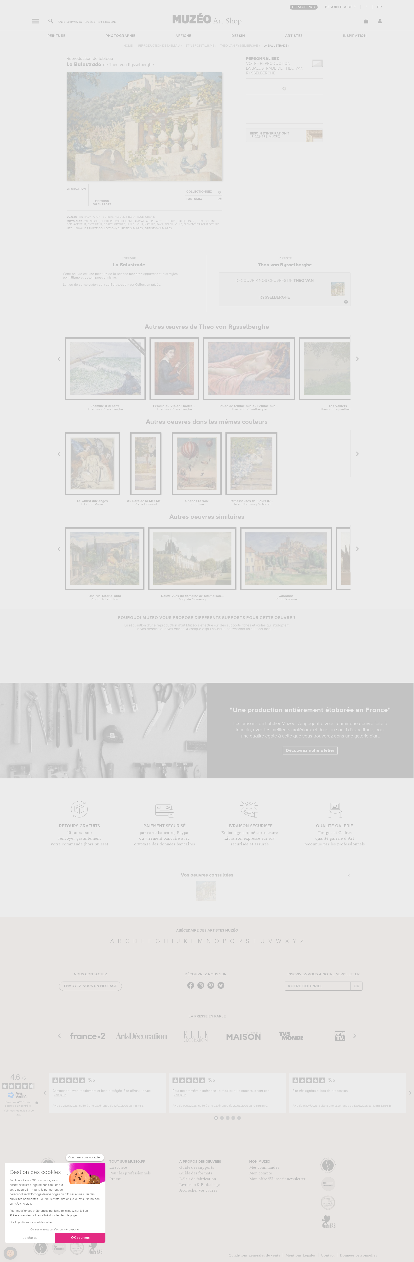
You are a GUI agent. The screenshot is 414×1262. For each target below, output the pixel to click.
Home (128, 45)
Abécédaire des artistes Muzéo (207, 930)
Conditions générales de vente (254, 1255)
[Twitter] (222, 988)
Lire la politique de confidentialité (31, 1222)
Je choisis (30, 1238)
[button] (10, 1253)
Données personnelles (358, 1255)
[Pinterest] (212, 988)
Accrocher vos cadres (198, 1190)
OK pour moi (80, 1238)
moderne (135, 274)
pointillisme (71, 277)
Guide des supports (196, 1167)
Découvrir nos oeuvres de (275, 289)
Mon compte (260, 1173)
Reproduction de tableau (159, 45)
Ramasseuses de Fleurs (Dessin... (252, 502)
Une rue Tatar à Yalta (104, 597)
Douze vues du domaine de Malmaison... (192, 597)
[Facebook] (192, 988)
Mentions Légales (300, 1255)
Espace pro (303, 7)
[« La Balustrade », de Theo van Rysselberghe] (206, 891)
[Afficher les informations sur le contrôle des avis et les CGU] (37, 1103)
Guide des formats (195, 1173)
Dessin (238, 35)
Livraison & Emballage (199, 1185)
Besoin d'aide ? (340, 7)
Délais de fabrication (197, 1179)
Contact (328, 1255)
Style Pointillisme (199, 45)
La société (118, 1167)
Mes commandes (264, 1167)
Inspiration (355, 35)
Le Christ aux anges (92, 502)
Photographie (120, 35)
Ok (356, 986)
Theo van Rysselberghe (239, 45)
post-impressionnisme (100, 277)
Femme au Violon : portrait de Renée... (174, 407)
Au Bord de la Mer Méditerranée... (146, 502)
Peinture (56, 35)
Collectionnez (199, 191)
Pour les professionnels (130, 1173)
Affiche (183, 35)
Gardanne (286, 597)
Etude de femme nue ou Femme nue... (248, 407)
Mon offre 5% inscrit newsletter (277, 1179)
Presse (115, 1179)
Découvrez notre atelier (310, 750)
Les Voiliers (338, 407)
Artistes (294, 35)
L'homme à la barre (105, 407)
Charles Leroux (196, 502)
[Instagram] (202, 988)
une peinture (97, 274)
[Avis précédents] (44, 1092)
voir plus (60, 1095)
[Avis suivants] (410, 1092)
